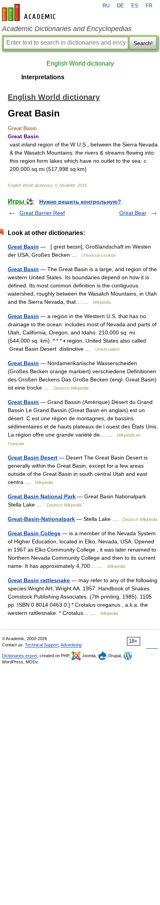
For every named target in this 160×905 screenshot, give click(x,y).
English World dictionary (80, 63)
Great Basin (23, 247)
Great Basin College (34, 533)
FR (149, 6)
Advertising (71, 644)
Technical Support (42, 644)
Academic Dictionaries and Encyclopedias (67, 29)
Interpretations (42, 77)
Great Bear (132, 213)
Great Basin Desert (32, 457)
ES (134, 6)
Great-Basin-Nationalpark (41, 519)
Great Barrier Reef (42, 213)
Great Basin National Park (42, 496)
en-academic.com (30, 12)
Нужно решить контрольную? (80, 201)
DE (120, 6)
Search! (143, 43)
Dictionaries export (19, 655)
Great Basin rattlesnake (39, 580)
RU (106, 6)
